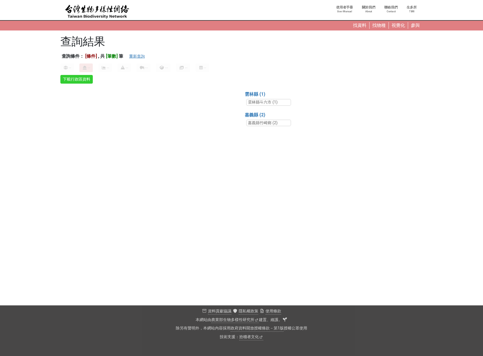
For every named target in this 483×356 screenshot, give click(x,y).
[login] (284, 320)
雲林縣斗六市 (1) (263, 102)
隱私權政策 (248, 311)
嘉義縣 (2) (255, 114)
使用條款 (273, 311)
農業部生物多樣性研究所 (232, 319)
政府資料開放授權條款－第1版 (257, 328)
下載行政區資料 (76, 79)
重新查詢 (137, 56)
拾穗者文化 (249, 336)
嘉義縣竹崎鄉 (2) (263, 123)
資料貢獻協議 (219, 311)
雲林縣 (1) (255, 94)
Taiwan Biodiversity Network (97, 11)
